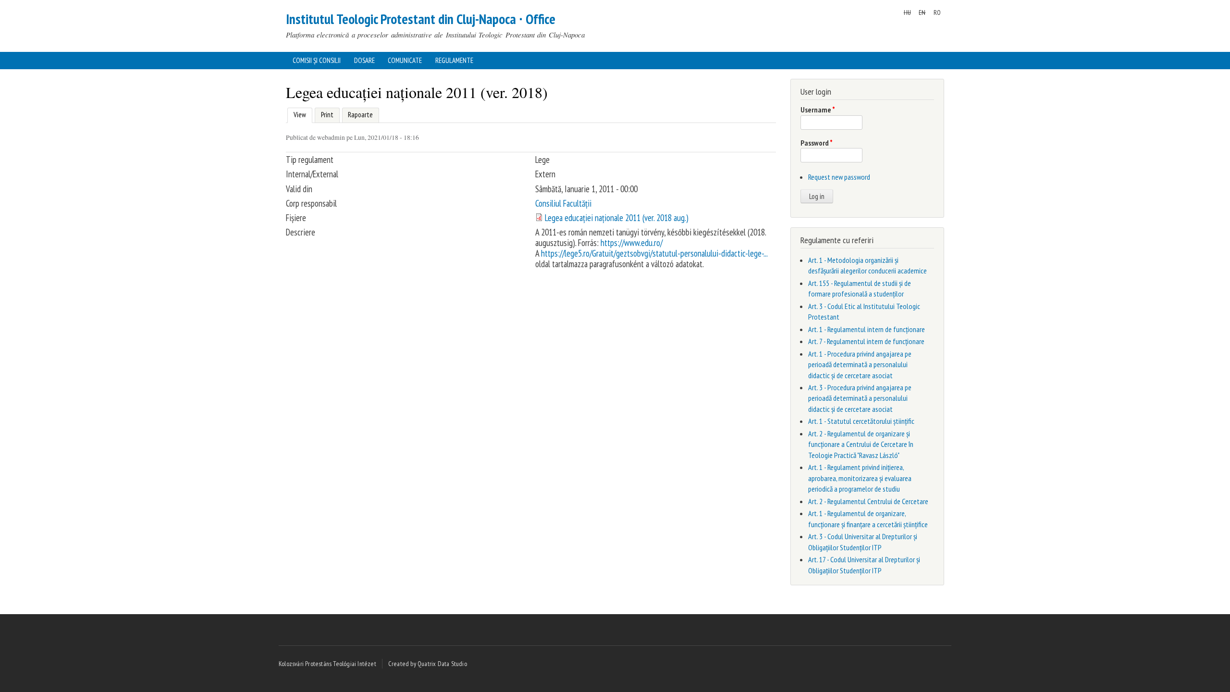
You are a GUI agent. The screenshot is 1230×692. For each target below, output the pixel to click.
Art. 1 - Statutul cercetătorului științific (861, 421)
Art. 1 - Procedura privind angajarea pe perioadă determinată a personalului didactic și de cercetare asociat (859, 364)
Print (327, 114)
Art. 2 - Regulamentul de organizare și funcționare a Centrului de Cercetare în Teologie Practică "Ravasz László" (860, 444)
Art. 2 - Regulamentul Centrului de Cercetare (868, 501)
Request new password (839, 177)
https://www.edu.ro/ (632, 242)
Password (816, 143)
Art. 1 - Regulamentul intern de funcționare (866, 329)
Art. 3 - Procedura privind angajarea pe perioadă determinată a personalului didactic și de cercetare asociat (859, 398)
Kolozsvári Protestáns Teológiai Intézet (327, 663)
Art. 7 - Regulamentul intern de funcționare (866, 341)
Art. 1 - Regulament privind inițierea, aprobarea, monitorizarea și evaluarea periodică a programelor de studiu (859, 478)
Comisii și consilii (317, 60)
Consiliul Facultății (563, 203)
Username (817, 109)
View (298, 114)
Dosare (364, 60)
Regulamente (454, 60)
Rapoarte (360, 114)
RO (937, 12)
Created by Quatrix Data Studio (427, 663)
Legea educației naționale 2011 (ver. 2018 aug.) (617, 217)
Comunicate (405, 60)
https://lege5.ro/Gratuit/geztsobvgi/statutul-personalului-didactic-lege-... (654, 253)
